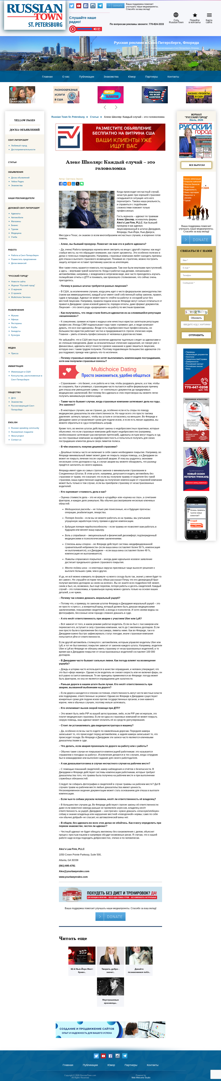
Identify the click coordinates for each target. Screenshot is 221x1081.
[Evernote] (82, 184)
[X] (77, 184)
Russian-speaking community (25, 428)
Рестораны (16, 323)
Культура (15, 335)
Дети (13, 398)
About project (17, 436)
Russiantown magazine (22, 432)
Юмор (132, 76)
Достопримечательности (23, 149)
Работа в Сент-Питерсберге (25, 255)
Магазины (16, 221)
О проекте (16, 293)
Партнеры (151, 76)
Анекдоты (16, 331)
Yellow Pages (24, 120)
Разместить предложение (23, 259)
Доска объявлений (25, 129)
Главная (47, 76)
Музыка (14, 315)
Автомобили (17, 217)
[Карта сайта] (206, 13)
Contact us (16, 439)
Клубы (14, 327)
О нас (65, 76)
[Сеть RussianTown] (174, 13)
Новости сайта (18, 281)
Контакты (173, 76)
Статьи (94, 117)
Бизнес (14, 225)
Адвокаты (15, 213)
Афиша (14, 319)
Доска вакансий (18, 263)
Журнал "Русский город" (23, 285)
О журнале (16, 289)
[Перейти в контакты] (192, 13)
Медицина (16, 233)
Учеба (14, 237)
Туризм (14, 229)
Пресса (14, 353)
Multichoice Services (21, 297)
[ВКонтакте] (65, 184)
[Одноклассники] (69, 184)
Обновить (196, 318)
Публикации (86, 76)
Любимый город (19, 145)
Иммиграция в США (21, 372)
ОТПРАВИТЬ (196, 335)
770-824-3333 (156, 24)
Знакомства (111, 76)
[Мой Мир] (73, 184)
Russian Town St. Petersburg (68, 117)
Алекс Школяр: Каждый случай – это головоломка (134, 117)
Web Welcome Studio (141, 1077)
